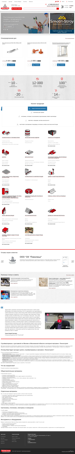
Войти (63, 1)
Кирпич (4, 157)
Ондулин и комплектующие (7, 242)
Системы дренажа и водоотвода (34, 235)
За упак (14, 60)
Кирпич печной (5, 163)
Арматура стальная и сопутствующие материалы (34, 162)
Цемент (49, 179)
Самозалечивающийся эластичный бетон (20, 279)
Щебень (49, 183)
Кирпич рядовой (5, 162)
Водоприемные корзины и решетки (31, 240)
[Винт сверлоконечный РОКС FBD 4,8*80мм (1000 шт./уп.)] (12, 51)
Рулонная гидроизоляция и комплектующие (10, 202)
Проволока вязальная (29, 199)
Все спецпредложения (69, 38)
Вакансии (31, 1)
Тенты (49, 201)
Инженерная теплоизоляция (7, 220)
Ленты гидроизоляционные (7, 201)
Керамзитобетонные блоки (7, 142)
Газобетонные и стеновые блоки (11, 137)
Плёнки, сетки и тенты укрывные (57, 196)
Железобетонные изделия (32, 137)
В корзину (12, 64)
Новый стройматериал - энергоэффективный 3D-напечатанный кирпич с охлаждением (60, 280)
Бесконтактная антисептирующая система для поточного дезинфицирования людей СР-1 (61, 43)
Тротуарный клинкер (52, 162)
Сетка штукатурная (5, 183)
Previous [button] (2, 262)
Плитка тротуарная (51, 163)
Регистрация (70, 1)
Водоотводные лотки (29, 241)
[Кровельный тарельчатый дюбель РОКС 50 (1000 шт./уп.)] (37, 51)
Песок (49, 181)
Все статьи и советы (70, 275)
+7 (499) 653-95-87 (53, 4)
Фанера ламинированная (53, 218)
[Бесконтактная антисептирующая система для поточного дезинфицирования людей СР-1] (62, 51)
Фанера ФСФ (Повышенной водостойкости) (56, 222)
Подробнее (10, 25)
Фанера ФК (50, 220)
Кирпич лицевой (5, 160)
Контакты (25, 1)
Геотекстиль (27, 238)
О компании (4, 1)
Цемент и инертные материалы (56, 176)
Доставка (10, 1)
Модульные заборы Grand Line (54, 144)
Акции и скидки (15, 437)
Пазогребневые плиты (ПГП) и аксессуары (10, 144)
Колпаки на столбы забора (53, 142)
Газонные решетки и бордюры (54, 160)
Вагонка (26, 220)
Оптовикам (14, 440)
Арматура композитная (29, 160)
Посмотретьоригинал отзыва (65, 258)
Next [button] (72, 262)
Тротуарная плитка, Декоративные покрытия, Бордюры (57, 157)
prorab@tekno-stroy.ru (32, 443)
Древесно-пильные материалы (56, 215)
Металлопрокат (29, 157)
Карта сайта (14, 442)
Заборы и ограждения (54, 137)
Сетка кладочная (5, 181)
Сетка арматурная (5, 179)
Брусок (26, 218)
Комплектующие (5, 222)
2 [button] (5, 29)
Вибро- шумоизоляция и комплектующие (10, 218)
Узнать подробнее (52, 288)
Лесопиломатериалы (30, 215)
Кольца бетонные (28, 142)
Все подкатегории (5, 165)
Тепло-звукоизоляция (8, 215)
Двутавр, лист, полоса (29, 163)
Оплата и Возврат (17, 1)
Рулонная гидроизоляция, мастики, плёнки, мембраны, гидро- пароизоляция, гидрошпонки (12, 197)
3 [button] (7, 29)
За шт (67, 60)
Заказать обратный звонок (53, 6)
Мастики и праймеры (6, 199)
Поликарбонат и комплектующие (34, 176)
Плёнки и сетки (51, 199)
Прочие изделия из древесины (31, 222)
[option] (25, 23)
